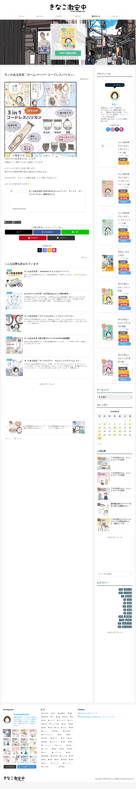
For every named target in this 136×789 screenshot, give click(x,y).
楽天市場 (123, 198)
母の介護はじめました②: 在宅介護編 (124, 322)
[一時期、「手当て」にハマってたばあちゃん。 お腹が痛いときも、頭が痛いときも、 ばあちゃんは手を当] (7, 733)
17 (99, 431)
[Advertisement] (46, 401)
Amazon (123, 163)
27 (115, 435)
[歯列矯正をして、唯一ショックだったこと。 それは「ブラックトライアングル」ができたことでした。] (7, 759)
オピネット (124, 114)
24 (99, 435)
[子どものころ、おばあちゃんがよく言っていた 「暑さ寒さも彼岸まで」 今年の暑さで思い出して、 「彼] (16, 750)
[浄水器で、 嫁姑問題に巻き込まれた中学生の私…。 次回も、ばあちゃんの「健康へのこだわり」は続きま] (7, 742)
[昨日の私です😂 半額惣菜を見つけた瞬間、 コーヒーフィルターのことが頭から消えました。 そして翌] (16, 759)
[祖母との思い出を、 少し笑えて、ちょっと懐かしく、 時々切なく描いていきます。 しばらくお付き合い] (24, 742)
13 (115, 428)
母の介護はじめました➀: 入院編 (124, 287)
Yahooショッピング (123, 202)
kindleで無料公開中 (68, 53)
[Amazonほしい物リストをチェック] (49, 250)
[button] (61, 238)
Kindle (123, 159)
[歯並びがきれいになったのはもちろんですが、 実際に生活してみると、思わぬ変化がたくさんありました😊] (24, 759)
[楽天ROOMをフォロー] (54, 250)
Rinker (127, 155)
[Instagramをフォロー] (44, 250)
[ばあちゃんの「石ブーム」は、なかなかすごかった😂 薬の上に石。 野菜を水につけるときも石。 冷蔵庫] (24, 733)
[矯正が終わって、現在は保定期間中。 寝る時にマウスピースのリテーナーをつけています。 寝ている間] (33, 742)
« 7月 (99, 444)
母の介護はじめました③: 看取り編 (124, 358)
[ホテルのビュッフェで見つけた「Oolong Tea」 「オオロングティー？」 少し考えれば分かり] (7, 750)
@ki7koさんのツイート (88, 713)
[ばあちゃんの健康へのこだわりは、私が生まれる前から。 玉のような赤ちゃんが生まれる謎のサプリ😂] (33, 733)
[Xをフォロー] (40, 250)
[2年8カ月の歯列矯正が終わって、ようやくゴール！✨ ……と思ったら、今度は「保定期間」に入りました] (33, 759)
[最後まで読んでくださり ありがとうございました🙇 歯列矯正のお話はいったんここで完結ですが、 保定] (24, 750)
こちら (116, 119)
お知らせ (9, 222)
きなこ (115, 104)
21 (120, 431)
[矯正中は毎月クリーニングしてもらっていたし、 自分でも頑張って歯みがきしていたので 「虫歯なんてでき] (33, 750)
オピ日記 (18, 222)
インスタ (109, 85)
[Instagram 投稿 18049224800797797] (16, 742)
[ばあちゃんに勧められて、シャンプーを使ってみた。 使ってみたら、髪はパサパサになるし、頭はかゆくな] (16, 733)
